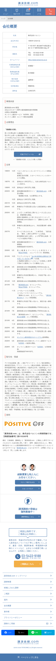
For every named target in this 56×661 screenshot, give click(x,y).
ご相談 (6, 593)
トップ (3, 18)
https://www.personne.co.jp (37, 60)
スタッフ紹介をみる (28, 482)
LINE (36, 632)
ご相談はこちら (27, 563)
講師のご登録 (9, 623)
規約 (6, 599)
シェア (9, 632)
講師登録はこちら (27, 517)
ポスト (22, 632)
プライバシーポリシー (13, 617)
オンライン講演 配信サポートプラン (29, 337)
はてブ (49, 632)
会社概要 (7, 605)
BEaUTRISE (23, 252)
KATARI (21, 343)
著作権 (6, 611)
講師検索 (7, 581)
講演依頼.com (41, 191)
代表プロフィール (27, 154)
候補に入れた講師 (11, 587)
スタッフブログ (27, 488)
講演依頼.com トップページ (15, 575)
